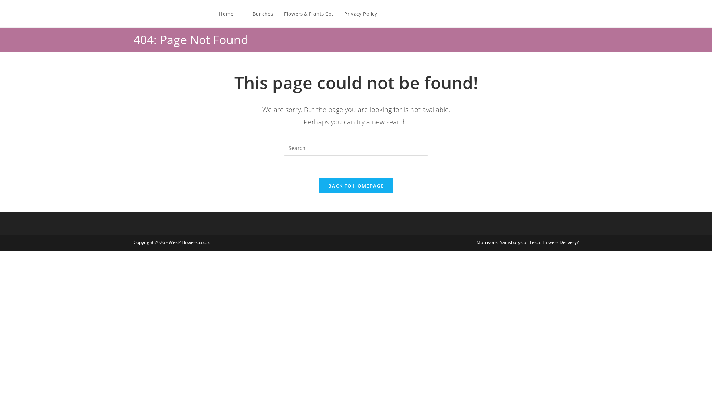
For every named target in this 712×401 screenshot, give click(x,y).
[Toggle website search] (390, 13)
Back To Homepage (356, 185)
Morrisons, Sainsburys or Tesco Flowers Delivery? (527, 242)
